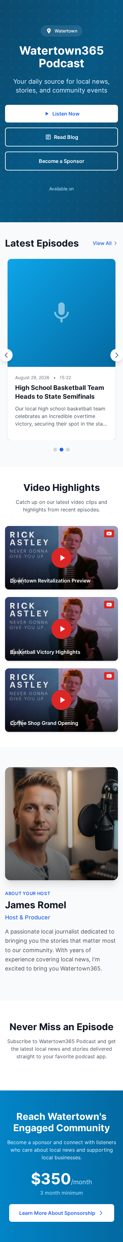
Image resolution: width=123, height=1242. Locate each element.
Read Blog (66, 137)
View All (102, 243)
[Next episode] (116, 355)
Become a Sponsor (61, 161)
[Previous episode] (6, 355)
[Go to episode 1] (55, 449)
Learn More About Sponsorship (57, 1213)
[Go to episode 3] (68, 449)
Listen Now (65, 113)
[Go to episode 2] (61, 449)
